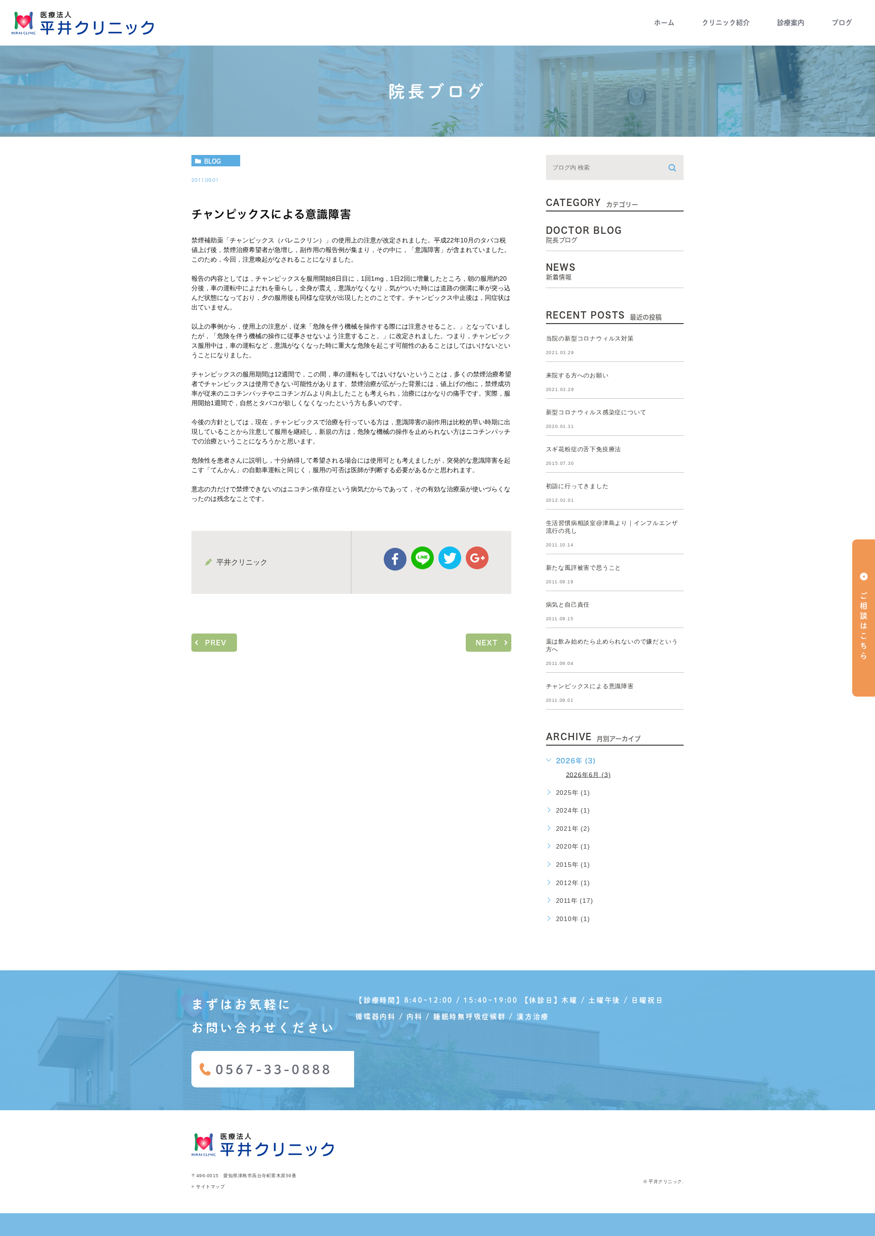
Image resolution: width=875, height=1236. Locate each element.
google (477, 557)
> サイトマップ (208, 1187)
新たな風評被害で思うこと (584, 567)
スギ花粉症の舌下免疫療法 (584, 449)
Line (422, 557)
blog (212, 161)
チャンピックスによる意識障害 (590, 686)
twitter (449, 557)
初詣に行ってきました (577, 486)
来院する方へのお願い (577, 375)
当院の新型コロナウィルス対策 (590, 338)
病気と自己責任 (568, 604)
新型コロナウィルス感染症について (596, 412)
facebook (395, 559)
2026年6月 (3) (588, 774)
